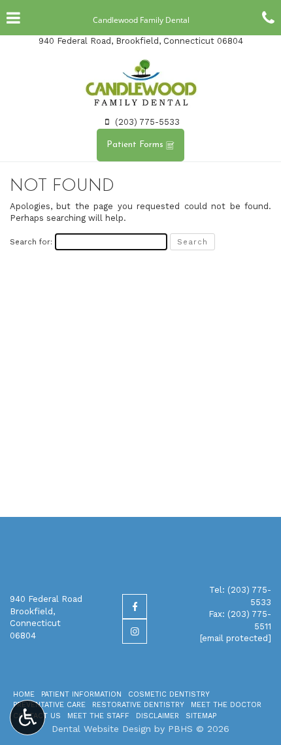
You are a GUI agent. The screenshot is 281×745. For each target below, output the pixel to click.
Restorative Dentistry (138, 705)
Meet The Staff (98, 716)
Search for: (31, 241)
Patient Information (81, 694)
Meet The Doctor (226, 705)
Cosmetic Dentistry (169, 694)
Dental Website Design (101, 728)
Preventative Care (49, 705)
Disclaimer (157, 716)
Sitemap (201, 716)
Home (24, 694)
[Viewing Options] (27, 717)
